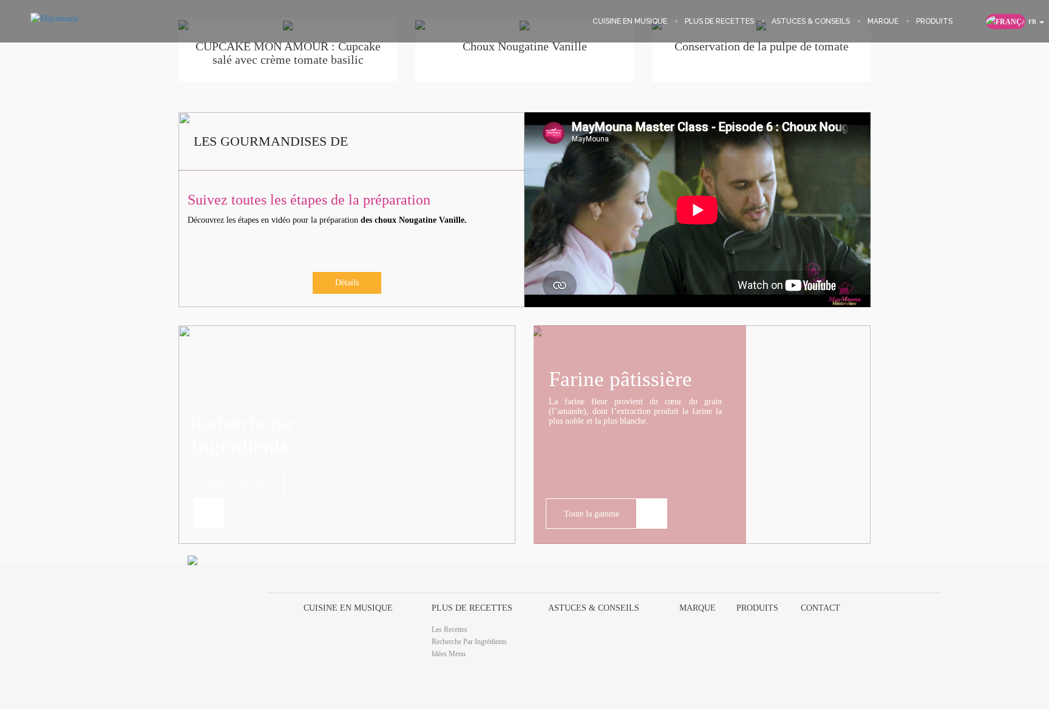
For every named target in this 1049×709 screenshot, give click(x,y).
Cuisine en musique (348, 607)
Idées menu (449, 654)
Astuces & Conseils (593, 607)
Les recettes (449, 629)
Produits (757, 607)
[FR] (1005, 21)
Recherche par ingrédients (469, 641)
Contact (820, 607)
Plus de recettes (472, 607)
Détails (347, 282)
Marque (697, 607)
